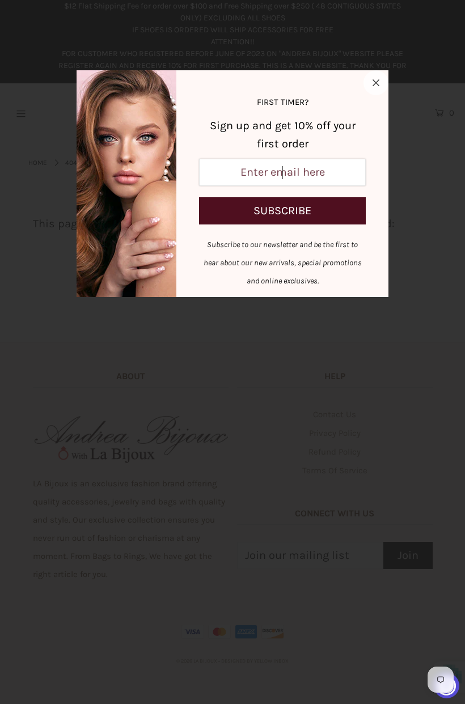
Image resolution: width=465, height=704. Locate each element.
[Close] (375, 82)
